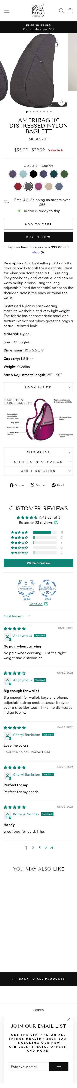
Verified (36, 603)
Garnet (18, 186)
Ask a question (38, 471)
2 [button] (33, 847)
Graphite (28, 186)
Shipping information (38, 461)
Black (33, 174)
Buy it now (38, 237)
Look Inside (38, 387)
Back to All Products (41, 978)
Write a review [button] (38, 563)
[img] (15, 628)
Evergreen (64, 174)
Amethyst (13, 174)
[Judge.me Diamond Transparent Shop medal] (47, 588)
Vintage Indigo (59, 186)
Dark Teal (54, 174)
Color (38, 165)
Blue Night (43, 174)
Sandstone (48, 186)
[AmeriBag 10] (7, 938)
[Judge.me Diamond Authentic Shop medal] (26, 588)
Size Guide (38, 452)
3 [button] (40, 847)
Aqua (23, 174)
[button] (20, 532)
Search (38, 1010)
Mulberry (38, 186)
